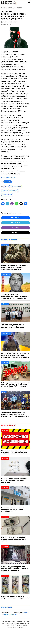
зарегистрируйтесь (10, 614)
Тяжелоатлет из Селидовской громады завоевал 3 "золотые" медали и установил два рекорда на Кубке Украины (14, 414)
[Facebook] (3, 203)
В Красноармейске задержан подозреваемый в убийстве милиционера (12, 509)
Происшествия (6, 274)
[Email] (25, 203)
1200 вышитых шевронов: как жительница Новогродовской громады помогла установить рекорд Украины (13, 326)
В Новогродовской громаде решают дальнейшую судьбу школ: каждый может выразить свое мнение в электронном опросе (15, 384)
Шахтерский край (8, 177)
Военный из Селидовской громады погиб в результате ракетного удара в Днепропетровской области (15, 355)
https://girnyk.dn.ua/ (20, 625)
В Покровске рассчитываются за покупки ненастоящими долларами (15, 597)
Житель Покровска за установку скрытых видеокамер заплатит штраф (13, 539)
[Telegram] (7, 203)
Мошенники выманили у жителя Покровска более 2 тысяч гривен (14, 452)
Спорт (4, 392)
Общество (5, 304)
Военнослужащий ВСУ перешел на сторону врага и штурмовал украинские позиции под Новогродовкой (14, 267)
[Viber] (12, 203)
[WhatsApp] (16, 203)
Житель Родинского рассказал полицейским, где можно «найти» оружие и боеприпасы (15, 568)
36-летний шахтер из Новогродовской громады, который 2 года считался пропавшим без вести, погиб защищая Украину (15, 296)
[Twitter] (21, 203)
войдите (26, 612)
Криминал (8, 181)
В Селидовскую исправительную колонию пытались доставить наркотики (14, 480)
